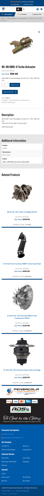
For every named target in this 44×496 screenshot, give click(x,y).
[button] (39, 32)
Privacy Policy (6, 491)
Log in (4, 473)
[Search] (23, 9)
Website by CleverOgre (9, 494)
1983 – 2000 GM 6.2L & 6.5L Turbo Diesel (15, 162)
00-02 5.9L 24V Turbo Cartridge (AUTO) (22, 212)
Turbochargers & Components (16, 18)
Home (3, 18)
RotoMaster (11, 102)
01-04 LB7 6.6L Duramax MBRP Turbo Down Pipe (22, 264)
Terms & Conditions (22, 491)
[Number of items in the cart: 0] (41, 9)
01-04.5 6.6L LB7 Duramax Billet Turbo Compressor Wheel (22, 317)
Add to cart (15, 85)
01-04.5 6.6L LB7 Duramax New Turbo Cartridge (22, 370)
